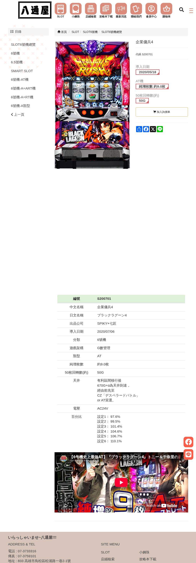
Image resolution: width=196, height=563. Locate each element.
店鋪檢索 (91, 16)
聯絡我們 (136, 16)
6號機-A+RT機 (22, 97)
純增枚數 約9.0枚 (152, 86)
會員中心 (151, 16)
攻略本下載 (106, 16)
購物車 (167, 16)
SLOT (60, 16)
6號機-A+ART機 (23, 88)
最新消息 (121, 16)
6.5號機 (17, 62)
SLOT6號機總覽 (23, 44)
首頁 (63, 31)
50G (142, 101)
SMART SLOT (22, 71)
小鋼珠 (76, 16)
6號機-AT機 (20, 79)
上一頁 (18, 115)
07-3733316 (27, 551)
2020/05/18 (147, 72)
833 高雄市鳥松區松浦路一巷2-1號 (44, 561)
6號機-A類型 (20, 106)
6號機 (15, 53)
